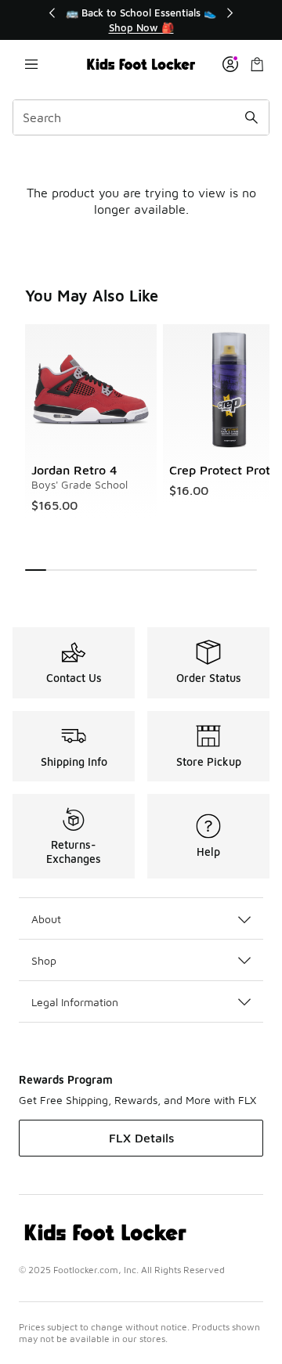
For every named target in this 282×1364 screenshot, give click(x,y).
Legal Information (74, 1002)
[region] (141, 20)
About (46, 919)
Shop (43, 960)
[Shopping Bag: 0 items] (257, 64)
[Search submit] (251, 117)
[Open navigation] (31, 64)
